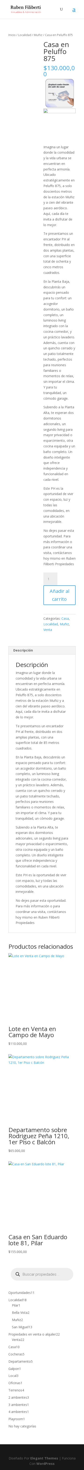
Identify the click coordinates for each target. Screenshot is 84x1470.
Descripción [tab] (23, 650)
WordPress (45, 1463)
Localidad (24, 35)
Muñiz (38, 35)
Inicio (12, 35)
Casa (65, 618)
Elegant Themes (44, 1458)
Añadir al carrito (59, 595)
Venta (47, 629)
